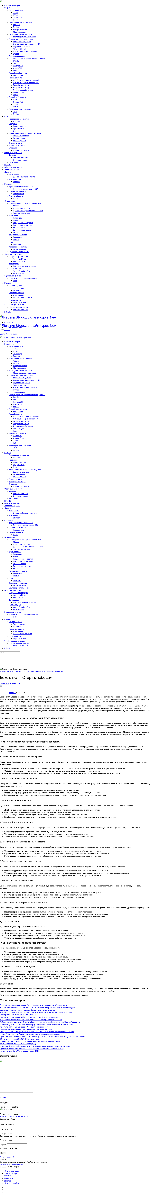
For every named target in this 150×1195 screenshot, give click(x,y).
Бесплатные (5, 671)
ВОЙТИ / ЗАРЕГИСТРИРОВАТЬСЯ (14, 1116)
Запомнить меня (9, 1148)
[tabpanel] (75, 846)
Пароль (3, 1144)
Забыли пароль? (7, 1157)
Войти (2, 334)
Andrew (3, 1097)
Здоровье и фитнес (55, 671)
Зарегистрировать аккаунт (11, 1164)
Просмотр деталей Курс (10, 683)
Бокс (44, 671)
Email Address (6, 1140)
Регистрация (11, 334)
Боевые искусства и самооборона (26, 671)
